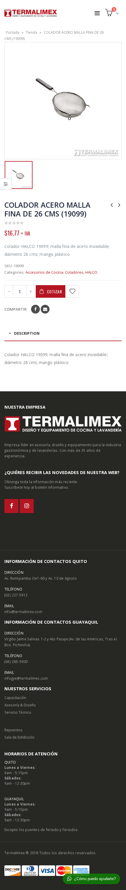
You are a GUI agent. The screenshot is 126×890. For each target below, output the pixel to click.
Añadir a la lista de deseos (73, 291)
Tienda (31, 32)
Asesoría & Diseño (20, 705)
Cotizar (54, 291)
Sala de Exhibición (19, 737)
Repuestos (13, 729)
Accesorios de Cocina (44, 272)
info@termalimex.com (23, 611)
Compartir (15, 309)
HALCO (91, 272)
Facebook (35, 309)
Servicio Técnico (17, 712)
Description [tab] (27, 333)
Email (45, 309)
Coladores (74, 272)
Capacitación (15, 697)
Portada (12, 32)
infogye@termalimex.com (26, 678)
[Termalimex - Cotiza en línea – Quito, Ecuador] (30, 13)
